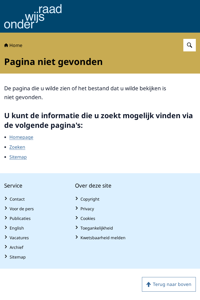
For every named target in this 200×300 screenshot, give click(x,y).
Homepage (21, 137)
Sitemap (18, 157)
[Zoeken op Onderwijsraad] (189, 45)
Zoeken (17, 147)
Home (15, 45)
